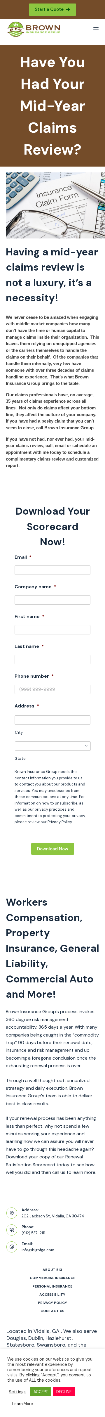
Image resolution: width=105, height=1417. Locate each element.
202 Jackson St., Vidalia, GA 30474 (53, 1216)
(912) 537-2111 (33, 1233)
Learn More (22, 1403)
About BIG (52, 1270)
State (20, 758)
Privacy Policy (52, 1303)
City (19, 732)
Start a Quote (49, 9)
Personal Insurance (52, 1286)
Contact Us (52, 1311)
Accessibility (52, 1295)
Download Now (52, 849)
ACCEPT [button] (41, 1391)
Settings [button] (17, 1391)
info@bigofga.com (38, 1250)
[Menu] (96, 29)
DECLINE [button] (63, 1391)
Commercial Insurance (52, 1278)
